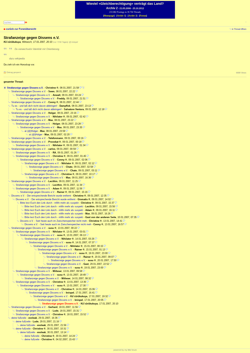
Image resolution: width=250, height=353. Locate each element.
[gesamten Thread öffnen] (83, 87)
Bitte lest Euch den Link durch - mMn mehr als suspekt (49, 202)
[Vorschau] (81, 87)
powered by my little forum (125, 350)
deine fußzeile (18, 317)
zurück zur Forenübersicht (21, 29)
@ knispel (73, 42)
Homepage (109, 15)
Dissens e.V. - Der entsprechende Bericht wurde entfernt (41, 195)
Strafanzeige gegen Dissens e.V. (25, 87)
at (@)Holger (31, 131)
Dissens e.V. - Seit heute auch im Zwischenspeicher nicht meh (53, 221)
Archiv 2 (132, 15)
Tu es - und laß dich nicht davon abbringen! (34, 105)
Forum (143, 15)
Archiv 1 (121, 15)
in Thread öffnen (239, 29)
